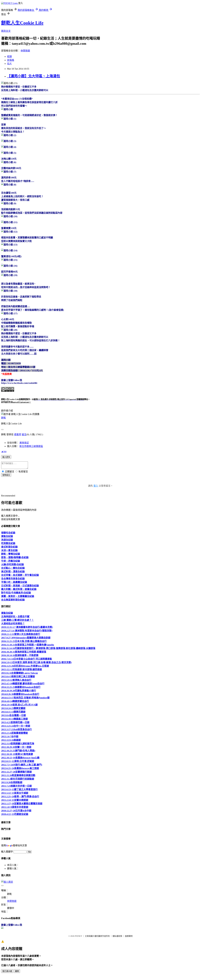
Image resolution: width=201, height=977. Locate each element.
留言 (24, 434)
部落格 (10, 60)
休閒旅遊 (25, 50)
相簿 (9, 56)
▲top (3, 451)
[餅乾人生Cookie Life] (2, 928)
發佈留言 (6, 475)
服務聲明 (129, 936)
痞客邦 (17, 434)
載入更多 (6, 457)
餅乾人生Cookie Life (22, 22)
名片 (9, 63)
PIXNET (78, 936)
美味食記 (24, 442)
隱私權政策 (117, 936)
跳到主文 (6, 31)
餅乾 (3, 417)
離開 (17, 971)
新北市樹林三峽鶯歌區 (31, 446)
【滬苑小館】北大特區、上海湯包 (33, 76)
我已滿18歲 (7, 971)
